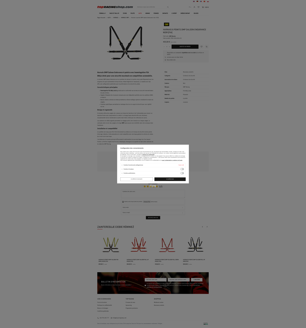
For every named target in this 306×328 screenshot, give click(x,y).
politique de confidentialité (148, 154)
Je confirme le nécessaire (136, 179)
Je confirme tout (170, 179)
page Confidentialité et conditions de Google (172, 160)
